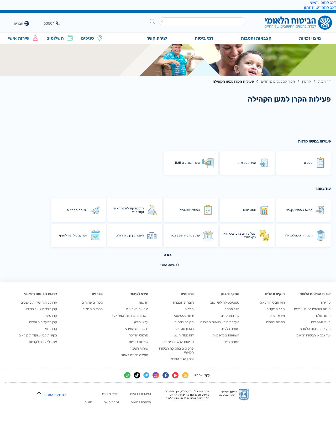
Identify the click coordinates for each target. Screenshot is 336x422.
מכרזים (97, 294)
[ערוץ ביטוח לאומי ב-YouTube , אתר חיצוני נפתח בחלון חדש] (175, 375)
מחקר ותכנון (230, 294)
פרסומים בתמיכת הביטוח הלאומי (176, 350)
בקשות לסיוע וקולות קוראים (38, 335)
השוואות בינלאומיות (225, 335)
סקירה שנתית (184, 322)
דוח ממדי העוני (184, 335)
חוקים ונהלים (275, 294)
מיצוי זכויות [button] (310, 38)
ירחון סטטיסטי (184, 316)
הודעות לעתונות (137, 309)
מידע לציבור (139, 294)
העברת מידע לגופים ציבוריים (219, 322)
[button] (162, 21)
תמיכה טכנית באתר (134, 355)
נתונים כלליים (230, 329)
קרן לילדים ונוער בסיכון (41, 309)
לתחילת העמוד (55, 395)
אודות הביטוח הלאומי (314, 294)
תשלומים (55, 38)
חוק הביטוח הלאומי (272, 302)
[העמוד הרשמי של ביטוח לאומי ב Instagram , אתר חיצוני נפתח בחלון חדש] (156, 375)
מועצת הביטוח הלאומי (315, 329)
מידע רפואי (277, 316)
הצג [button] (46, 23)
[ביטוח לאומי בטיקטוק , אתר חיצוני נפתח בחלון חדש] (137, 375)
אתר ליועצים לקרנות (43, 342)
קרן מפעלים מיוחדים (43, 322)
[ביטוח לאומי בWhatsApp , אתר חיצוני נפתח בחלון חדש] (127, 375)
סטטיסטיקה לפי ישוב (224, 302)
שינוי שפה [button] (15, 23)
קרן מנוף (51, 329)
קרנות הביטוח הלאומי (40, 294)
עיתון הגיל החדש (182, 359)
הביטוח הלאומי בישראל (178, 342)
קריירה (325, 302)
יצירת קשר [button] (157, 38)
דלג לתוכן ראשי (323, 2)
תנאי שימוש (110, 394)
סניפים (87, 38)
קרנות (306, 81)
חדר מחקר (232, 309)
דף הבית (324, 81)
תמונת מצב (231, 342)
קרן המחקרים (230, 316)
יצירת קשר (111, 402)
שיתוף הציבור (139, 348)
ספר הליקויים (275, 309)
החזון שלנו (323, 316)
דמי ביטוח (204, 38)
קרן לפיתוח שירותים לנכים (39, 302)
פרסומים (187, 294)
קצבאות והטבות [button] (256, 38)
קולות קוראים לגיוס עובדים (312, 309)
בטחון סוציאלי (184, 329)
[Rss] (185, 375)
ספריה (189, 309)
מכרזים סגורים (92, 309)
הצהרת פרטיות (140, 394)
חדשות (143, 302)
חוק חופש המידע (136, 329)
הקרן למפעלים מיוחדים (278, 81)
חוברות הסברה (183, 302)
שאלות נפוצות (138, 342)
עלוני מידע (141, 322)
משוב (88, 402)
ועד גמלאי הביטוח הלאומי (313, 335)
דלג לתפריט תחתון (320, 7)
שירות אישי (18, 38)
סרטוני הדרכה (138, 335)
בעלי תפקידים (320, 322)
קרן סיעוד (50, 316)
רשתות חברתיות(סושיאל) (130, 316)
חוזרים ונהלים (275, 322)
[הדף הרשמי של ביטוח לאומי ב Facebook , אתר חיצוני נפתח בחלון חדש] (165, 375)
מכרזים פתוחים (92, 302)
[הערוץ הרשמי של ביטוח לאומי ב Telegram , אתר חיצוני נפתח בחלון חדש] (146, 375)
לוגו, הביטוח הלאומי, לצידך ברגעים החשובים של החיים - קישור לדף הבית (289, 23)
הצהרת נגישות (140, 402)
